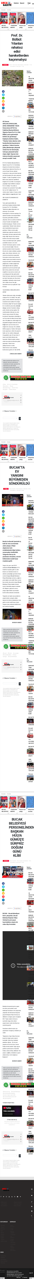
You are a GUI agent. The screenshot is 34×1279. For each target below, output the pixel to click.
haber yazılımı (3, 1273)
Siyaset (22, 3)
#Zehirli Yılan (15, 387)
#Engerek (5, 389)
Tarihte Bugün (12, 1240)
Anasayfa (3, 10)
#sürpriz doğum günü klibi (9, 1095)
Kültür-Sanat (4, 1241)
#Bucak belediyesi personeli (9, 1096)
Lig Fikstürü (12, 1237)
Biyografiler (3, 1259)
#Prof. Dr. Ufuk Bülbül (12, 384)
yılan (19, 188)
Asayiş (8, 442)
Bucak (13, 576)
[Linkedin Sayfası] (13, 1196)
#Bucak (5, 653)
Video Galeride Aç (12, 1119)
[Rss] (15, 1196)
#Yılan (4, 384)
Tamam (25, 1277)
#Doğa (11, 386)
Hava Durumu (12, 1226)
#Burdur (10, 653)
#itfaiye (14, 654)
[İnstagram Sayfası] (7, 1196)
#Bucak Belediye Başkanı (9, 1093)
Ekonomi (3, 1229)
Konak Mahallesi (12, 567)
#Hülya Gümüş (6, 1091)
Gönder (20, 418)
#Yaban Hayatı (12, 389)
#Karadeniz (5, 386)
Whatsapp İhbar (18, 1204)
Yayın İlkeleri (4, 1204)
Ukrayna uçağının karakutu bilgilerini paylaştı (31, 353)
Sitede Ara (3, 1256)
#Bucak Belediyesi (12, 656)
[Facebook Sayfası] (2, 1196)
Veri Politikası (4, 1205)
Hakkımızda (4, 1202)
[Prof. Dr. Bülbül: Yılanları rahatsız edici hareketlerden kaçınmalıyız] (12, 78)
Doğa (4, 324)
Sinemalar (12, 1242)
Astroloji (3, 1263)
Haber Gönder (17, 1205)
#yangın (5, 656)
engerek (13, 194)
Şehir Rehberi (12, 1246)
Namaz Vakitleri (12, 1232)
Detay (19, 1277)
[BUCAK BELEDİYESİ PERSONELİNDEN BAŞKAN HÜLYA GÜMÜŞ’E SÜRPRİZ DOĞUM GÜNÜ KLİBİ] (12, 872)
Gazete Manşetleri (12, 1249)
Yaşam (2, 1239)
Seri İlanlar (12, 1244)
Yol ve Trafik (11, 1229)
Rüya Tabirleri (4, 1261)
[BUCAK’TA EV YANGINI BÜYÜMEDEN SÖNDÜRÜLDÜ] (12, 500)
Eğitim (2, 1236)
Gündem (16, 3)
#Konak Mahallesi (7, 654)
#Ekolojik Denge (7, 387)
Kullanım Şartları (18, 1202)
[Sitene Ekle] (21, 1196)
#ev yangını (16, 653)
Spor (2, 1230)
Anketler (3, 1257)
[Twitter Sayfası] (4, 1196)
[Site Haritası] (18, 1196)
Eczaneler (12, 1234)
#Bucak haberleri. (7, 1098)
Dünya (2, 1232)
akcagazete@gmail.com (13, 400)
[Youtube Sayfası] (10, 1196)
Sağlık (2, 1237)
